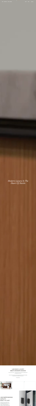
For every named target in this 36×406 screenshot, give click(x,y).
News (28, 1)
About (26, 1)
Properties (5, 1)
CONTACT (32, 1)
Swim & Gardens (10, 1)
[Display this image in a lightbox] (6, 385)
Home (2, 1)
